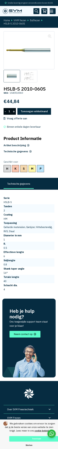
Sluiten (29, 445)
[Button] (36, 11)
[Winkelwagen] (44, 11)
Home (7, 20)
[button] (53, 11)
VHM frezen (20, 20)
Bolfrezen (35, 20)
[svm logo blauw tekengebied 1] (12, 11)
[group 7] (29, 393)
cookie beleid (42, 430)
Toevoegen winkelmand (34, 111)
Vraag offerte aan (17, 118)
